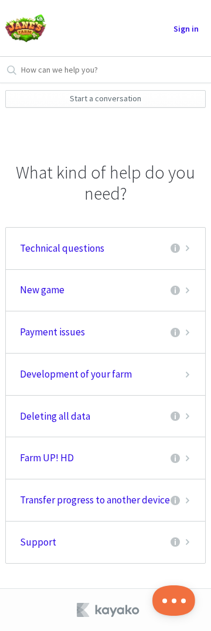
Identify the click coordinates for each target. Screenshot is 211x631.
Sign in (186, 28)
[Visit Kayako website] (109, 610)
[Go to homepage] (25, 28)
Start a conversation (105, 98)
